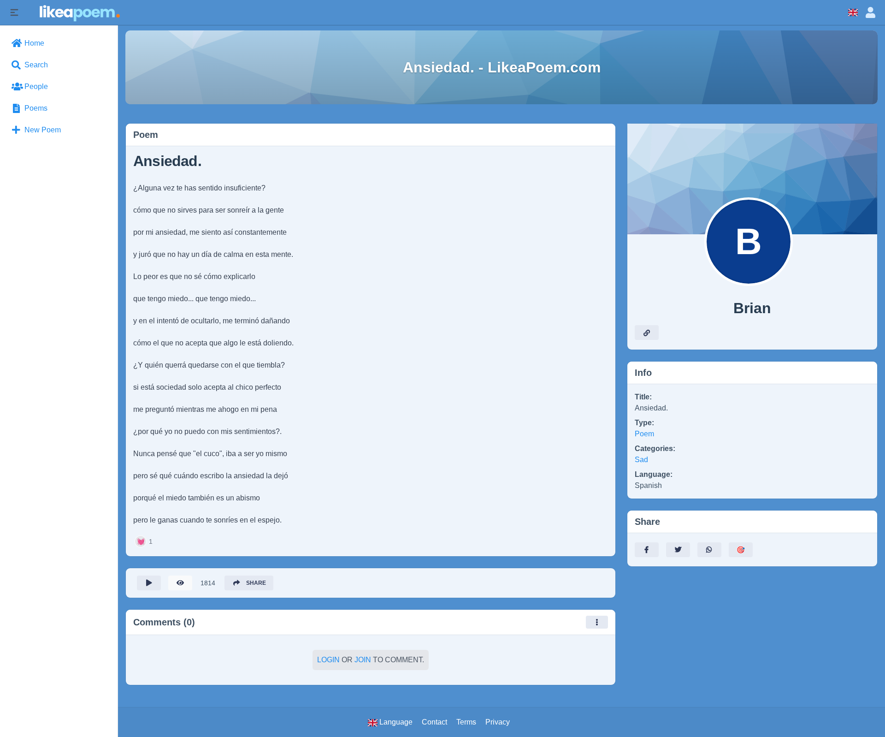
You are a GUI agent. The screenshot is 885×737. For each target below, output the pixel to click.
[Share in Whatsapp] (709, 549)
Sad (641, 460)
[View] (180, 583)
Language (395, 722)
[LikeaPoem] (79, 12)
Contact (434, 722)
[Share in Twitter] (678, 549)
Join (362, 660)
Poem (644, 434)
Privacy (497, 722)
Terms (466, 722)
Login (328, 660)
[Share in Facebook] (647, 549)
